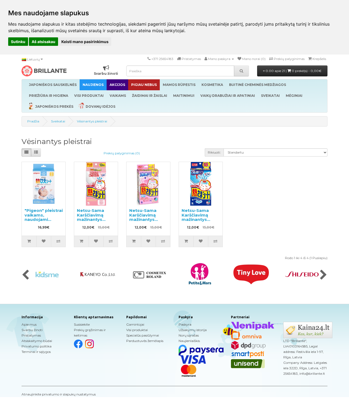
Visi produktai (137, 330)
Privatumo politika (37, 346)
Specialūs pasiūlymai (142, 335)
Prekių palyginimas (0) (122, 153)
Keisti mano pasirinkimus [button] (85, 41)
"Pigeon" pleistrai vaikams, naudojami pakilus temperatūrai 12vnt (44, 222)
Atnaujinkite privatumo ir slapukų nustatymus (59, 394)
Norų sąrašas (189, 335)
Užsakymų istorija (193, 330)
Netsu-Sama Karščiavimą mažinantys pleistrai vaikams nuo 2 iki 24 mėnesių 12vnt (95, 222)
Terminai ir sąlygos (36, 352)
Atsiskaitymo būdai (37, 341)
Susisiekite (82, 324)
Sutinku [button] (18, 41)
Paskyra (185, 324)
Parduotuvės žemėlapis (144, 341)
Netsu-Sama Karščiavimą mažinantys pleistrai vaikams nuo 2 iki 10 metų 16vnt (148, 222)
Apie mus (29, 324)
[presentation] (25, 275)
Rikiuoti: (214, 152)
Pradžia (33, 121)
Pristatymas (31, 335)
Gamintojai (135, 324)
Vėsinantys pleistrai (92, 121)
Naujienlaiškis (189, 341)
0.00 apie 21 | (293, 71)
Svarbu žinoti (32, 330)
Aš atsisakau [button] (43, 41)
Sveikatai (58, 121)
